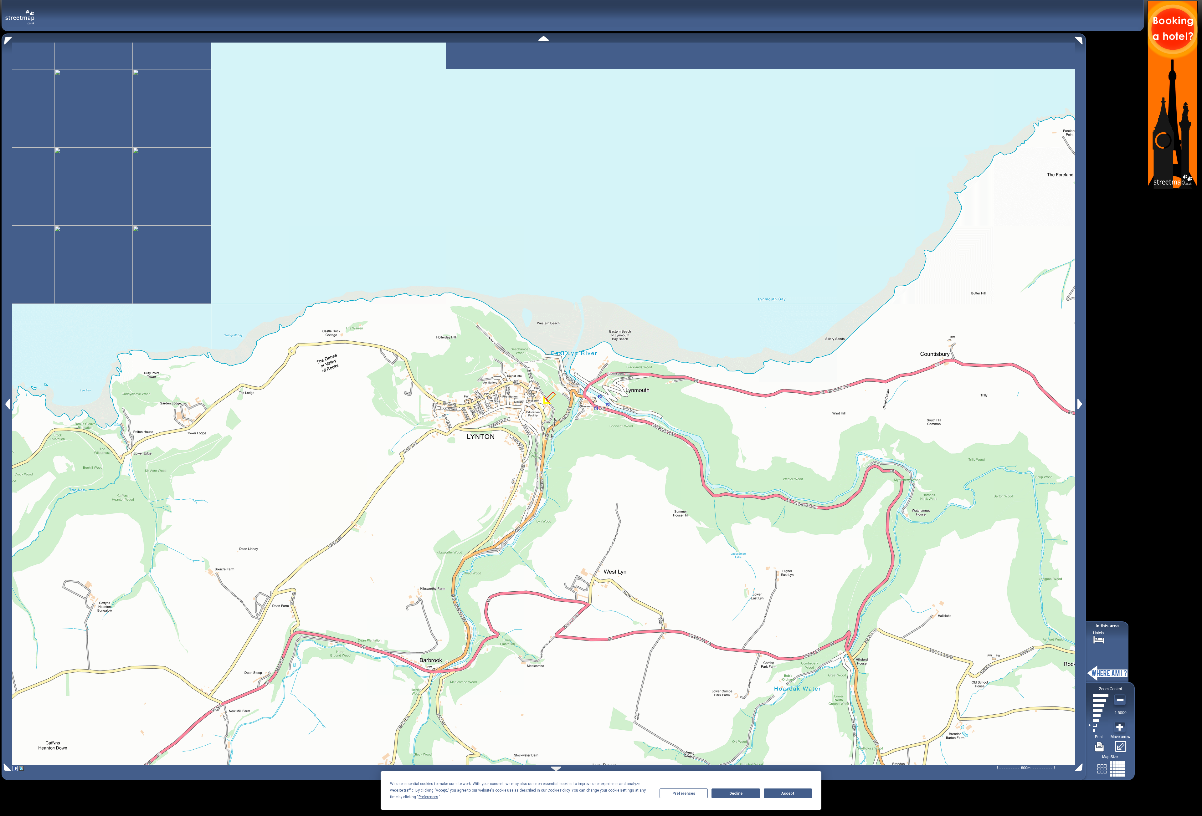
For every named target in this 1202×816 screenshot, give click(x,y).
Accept (787, 793)
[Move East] (1081, 404)
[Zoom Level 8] (1098, 695)
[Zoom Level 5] (1098, 710)
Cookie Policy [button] (558, 790)
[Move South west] (6, 767)
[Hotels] (1099, 639)
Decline (735, 793)
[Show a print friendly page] (1099, 744)
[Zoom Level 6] (1098, 705)
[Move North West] (7, 38)
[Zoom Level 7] (1098, 700)
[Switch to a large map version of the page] (1111, 767)
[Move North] (543, 38)
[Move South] (556, 769)
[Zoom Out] (1120, 700)
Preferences (683, 793)
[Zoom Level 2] (1098, 725)
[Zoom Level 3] (1098, 720)
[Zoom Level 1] (1098, 730)
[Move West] (7, 404)
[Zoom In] (1120, 727)
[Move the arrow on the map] (1120, 744)
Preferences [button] (428, 797)
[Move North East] (1080, 38)
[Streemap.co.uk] (20, 13)
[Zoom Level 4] (1098, 715)
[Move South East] (1080, 767)
